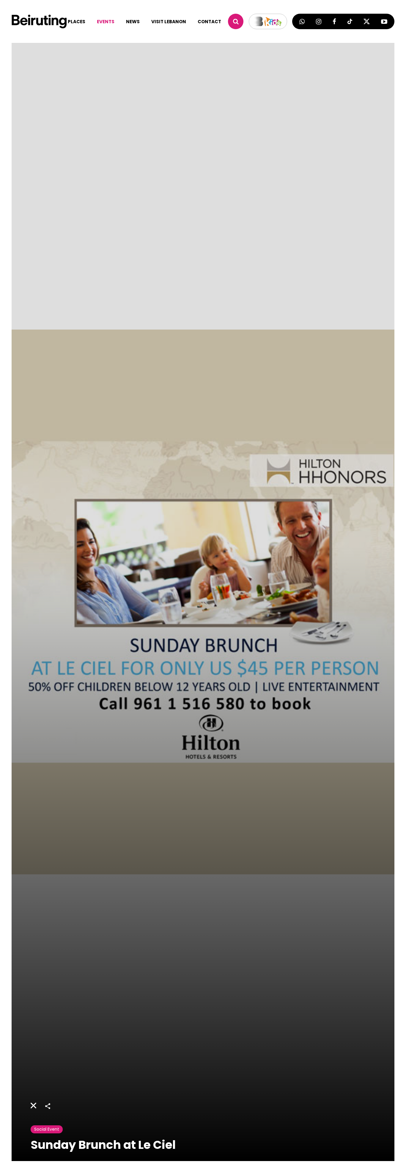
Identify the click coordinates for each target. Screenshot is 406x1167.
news (133, 21)
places (76, 21)
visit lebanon (168, 21)
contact (209, 21)
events (105, 21)
